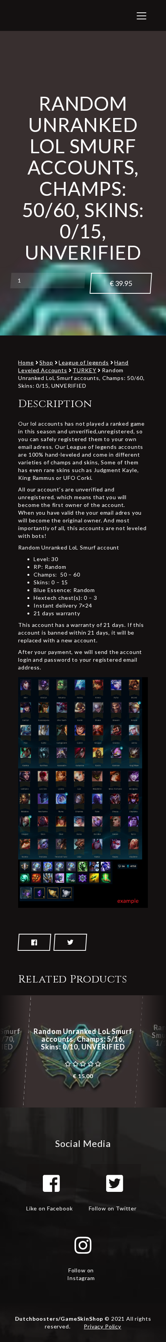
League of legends (83, 362)
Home (26, 362)
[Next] (152, 1051)
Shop (46, 362)
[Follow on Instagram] (83, 1245)
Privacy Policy (102, 1326)
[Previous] (13, 1051)
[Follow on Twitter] (115, 1183)
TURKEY (84, 370)
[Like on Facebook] (51, 1183)
